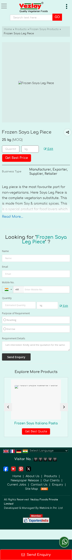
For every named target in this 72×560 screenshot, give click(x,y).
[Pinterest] (21, 468)
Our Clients (51, 480)
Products (21, 29)
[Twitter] (28, 468)
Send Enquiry (38, 555)
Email (5, 266)
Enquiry (57, 484)
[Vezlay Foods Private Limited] (33, 8)
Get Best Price (16, 158)
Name (5, 251)
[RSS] (44, 488)
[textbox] (32, 18)
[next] (64, 407)
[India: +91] (7, 289)
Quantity (7, 298)
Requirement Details (13, 338)
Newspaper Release (25, 480)
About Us (32, 476)
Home (8, 29)
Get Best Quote (31, 431)
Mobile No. (8, 282)
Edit (50, 148)
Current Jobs (16, 484)
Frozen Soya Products (44, 29)
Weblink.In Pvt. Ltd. (51, 508)
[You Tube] (13, 468)
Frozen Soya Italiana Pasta (30, 423)
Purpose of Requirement (16, 313)
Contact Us (39, 484)
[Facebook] (5, 468)
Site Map (31, 488)
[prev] (8, 407)
